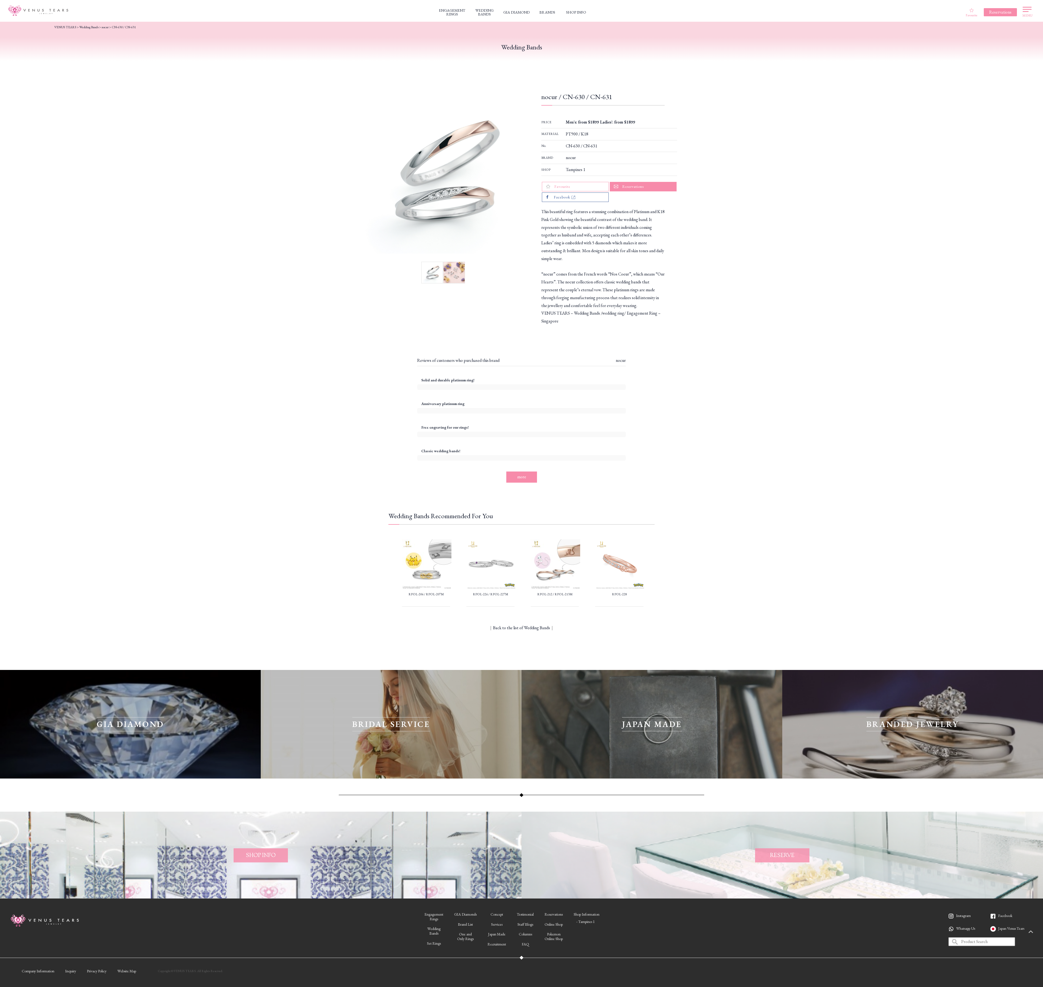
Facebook (1005, 915)
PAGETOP (1030, 932)
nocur (571, 157)
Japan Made (496, 934)
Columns (525, 934)
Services (496, 924)
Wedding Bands (89, 27)
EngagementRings (434, 916)
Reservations (554, 914)
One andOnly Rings (465, 936)
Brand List (465, 924)
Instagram (963, 915)
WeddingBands (434, 931)
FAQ (525, 944)
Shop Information (586, 914)
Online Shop (554, 924)
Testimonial (525, 914)
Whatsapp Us (965, 928)
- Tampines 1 (585, 921)
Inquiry (70, 971)
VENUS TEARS (65, 27)
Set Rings (434, 943)
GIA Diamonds (465, 914)
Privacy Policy (96, 971)
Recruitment (497, 944)
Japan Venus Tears (1011, 928)
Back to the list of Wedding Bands (521, 628)
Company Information (38, 971)
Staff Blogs (525, 924)
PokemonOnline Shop (554, 936)
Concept (497, 914)
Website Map (126, 971)
